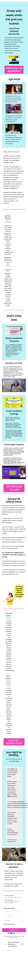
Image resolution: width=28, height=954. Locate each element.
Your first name (8, 911)
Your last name (19, 911)
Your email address (9, 915)
